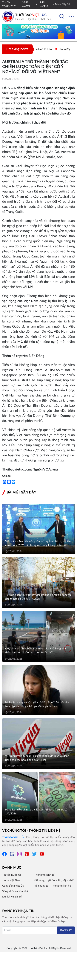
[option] (38, 33)
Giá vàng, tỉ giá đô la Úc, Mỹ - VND (54, 880)
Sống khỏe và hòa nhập (15, 891)
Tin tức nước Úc (11, 875)
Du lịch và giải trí (11, 896)
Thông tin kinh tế (44, 875)
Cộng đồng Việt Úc (13, 885)
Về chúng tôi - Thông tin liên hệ (31, 831)
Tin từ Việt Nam (11, 880)
